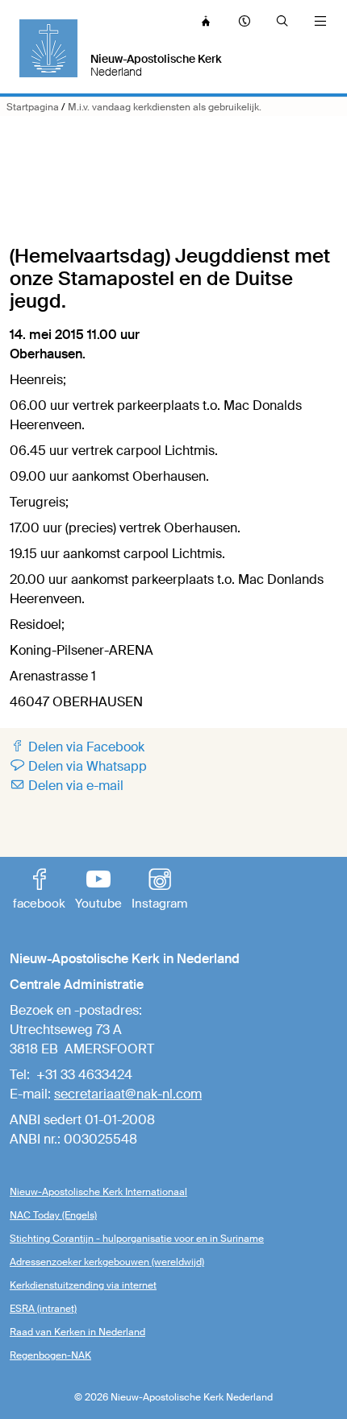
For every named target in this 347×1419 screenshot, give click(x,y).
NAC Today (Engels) (53, 1215)
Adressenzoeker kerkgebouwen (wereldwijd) (107, 1262)
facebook (39, 891)
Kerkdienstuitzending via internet (83, 1285)
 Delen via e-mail (66, 785)
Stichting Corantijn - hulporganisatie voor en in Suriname (137, 1238)
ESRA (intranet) (43, 1308)
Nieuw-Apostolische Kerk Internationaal (98, 1191)
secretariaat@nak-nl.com (128, 1094)
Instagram (159, 891)
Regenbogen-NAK (50, 1355)
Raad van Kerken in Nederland (77, 1332)
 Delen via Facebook (77, 746)
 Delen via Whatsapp (78, 766)
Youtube (98, 891)
